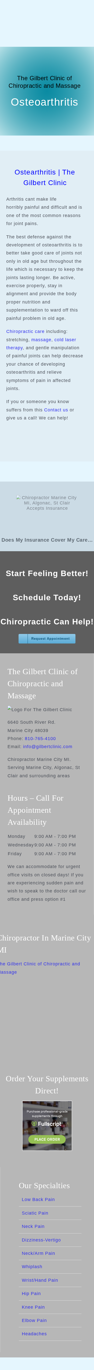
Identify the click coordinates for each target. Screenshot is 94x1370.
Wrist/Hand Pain (40, 1280)
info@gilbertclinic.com (47, 746)
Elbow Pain (34, 1320)
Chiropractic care (25, 331)
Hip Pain (31, 1293)
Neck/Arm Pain (38, 1253)
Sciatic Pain (35, 1213)
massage (41, 339)
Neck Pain (33, 1226)
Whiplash (32, 1266)
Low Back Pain (38, 1199)
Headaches (34, 1333)
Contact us (56, 409)
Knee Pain (33, 1307)
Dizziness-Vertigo (41, 1240)
